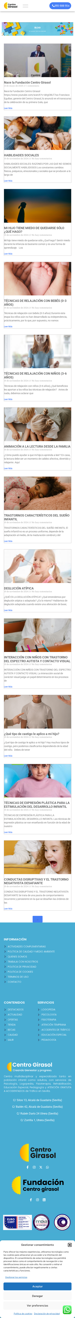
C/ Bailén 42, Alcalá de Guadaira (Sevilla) (37, 1106)
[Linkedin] (44, 1199)
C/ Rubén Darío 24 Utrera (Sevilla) (37, 1113)
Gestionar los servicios (16, 1277)
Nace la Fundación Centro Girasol (27, 82)
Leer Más (8, 108)
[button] (70, 1245)
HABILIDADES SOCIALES (21, 155)
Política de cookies (23, 1313)
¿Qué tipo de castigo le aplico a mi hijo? (31, 734)
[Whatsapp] (47, 1167)
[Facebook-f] (27, 1167)
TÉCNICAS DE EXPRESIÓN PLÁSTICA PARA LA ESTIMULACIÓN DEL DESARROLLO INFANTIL (37, 804)
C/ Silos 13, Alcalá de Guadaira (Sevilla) (37, 1100)
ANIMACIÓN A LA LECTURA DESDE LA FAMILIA (37, 446)
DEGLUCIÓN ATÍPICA (19, 588)
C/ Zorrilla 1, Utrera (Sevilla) (38, 1120)
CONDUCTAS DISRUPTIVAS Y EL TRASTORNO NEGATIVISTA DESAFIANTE (36, 881)
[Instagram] (34, 1167)
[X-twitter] (40, 1167)
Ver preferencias (37, 1305)
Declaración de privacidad (47, 1313)
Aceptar (37, 1286)
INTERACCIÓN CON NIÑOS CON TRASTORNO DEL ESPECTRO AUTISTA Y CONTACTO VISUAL (37, 659)
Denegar (37, 1296)
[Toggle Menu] (25, 5)
